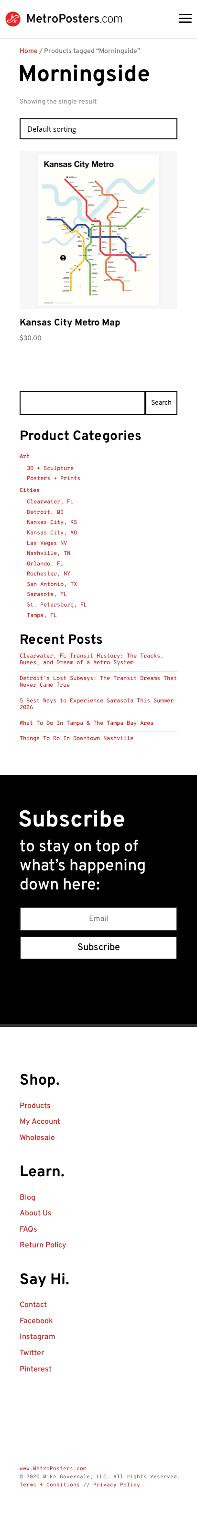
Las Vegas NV (47, 543)
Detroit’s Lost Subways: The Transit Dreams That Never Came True (98, 682)
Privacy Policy (116, 1485)
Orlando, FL (45, 564)
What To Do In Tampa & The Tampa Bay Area (86, 723)
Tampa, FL (42, 615)
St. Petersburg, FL (57, 605)
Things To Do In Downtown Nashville (76, 738)
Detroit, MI (45, 512)
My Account (40, 1122)
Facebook (36, 1321)
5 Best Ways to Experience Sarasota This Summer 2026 (97, 704)
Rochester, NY (48, 574)
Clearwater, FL (50, 502)
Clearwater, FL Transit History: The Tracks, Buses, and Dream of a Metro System (92, 659)
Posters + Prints (53, 478)
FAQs (28, 1229)
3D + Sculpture (50, 468)
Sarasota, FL (47, 594)
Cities (30, 490)
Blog (27, 1197)
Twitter (32, 1353)
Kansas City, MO (52, 533)
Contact (33, 1305)
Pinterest (36, 1369)
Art (25, 456)
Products (35, 1106)
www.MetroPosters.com (53, 1468)
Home (29, 51)
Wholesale (37, 1138)
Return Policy (43, 1245)
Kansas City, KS (52, 522)
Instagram (37, 1337)
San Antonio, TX (52, 584)
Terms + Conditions (50, 1485)
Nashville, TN (48, 553)
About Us (36, 1213)
